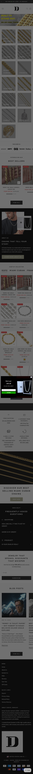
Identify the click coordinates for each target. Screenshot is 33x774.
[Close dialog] (31, 377)
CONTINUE (9, 392)
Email (3, 388)
